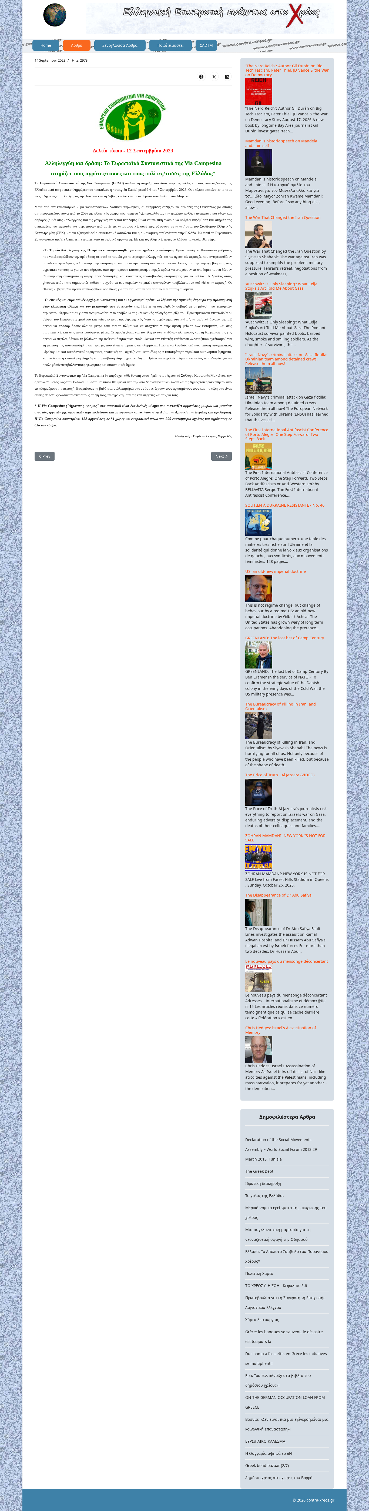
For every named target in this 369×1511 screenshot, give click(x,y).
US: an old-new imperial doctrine (275, 571)
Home (46, 45)
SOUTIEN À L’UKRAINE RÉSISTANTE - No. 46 (284, 505)
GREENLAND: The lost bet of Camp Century (284, 637)
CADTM (206, 45)
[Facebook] (201, 76)
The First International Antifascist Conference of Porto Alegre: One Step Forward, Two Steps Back (286, 434)
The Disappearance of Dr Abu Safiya (278, 895)
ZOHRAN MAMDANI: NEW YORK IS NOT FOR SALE (285, 838)
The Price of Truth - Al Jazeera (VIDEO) (279, 774)
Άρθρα (76, 45)
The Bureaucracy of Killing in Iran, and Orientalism (280, 706)
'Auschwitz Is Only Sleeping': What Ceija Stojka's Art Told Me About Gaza (281, 286)
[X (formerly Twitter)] (214, 76)
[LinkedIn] (227, 76)
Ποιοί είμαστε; (170, 45)
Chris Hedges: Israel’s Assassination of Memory (280, 1030)
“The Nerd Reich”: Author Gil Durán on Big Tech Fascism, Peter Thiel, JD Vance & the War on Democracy (287, 70)
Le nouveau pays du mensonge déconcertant (286, 961)
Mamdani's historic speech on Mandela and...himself (281, 143)
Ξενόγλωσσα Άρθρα (119, 45)
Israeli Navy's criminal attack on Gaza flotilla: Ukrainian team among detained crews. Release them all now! (286, 359)
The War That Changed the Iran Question (283, 217)
